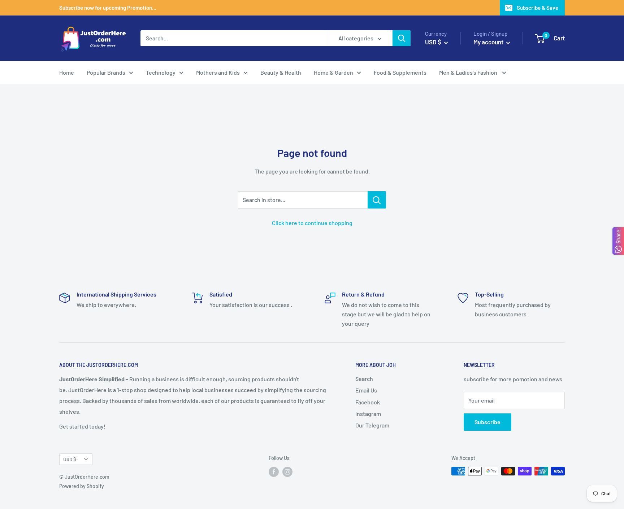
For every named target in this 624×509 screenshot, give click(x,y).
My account (488, 41)
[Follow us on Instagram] (287, 472)
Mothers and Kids (218, 72)
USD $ (69, 459)
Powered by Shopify (81, 486)
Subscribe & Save (537, 7)
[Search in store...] (377, 200)
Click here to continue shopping (312, 222)
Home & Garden (333, 72)
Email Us (366, 390)
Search (364, 378)
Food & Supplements (400, 72)
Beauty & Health (280, 72)
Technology (161, 72)
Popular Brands (106, 72)
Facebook (367, 402)
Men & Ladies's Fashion (468, 72)
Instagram (368, 413)
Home (66, 72)
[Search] (402, 38)
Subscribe (487, 421)
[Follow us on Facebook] (274, 472)
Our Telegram (372, 425)
